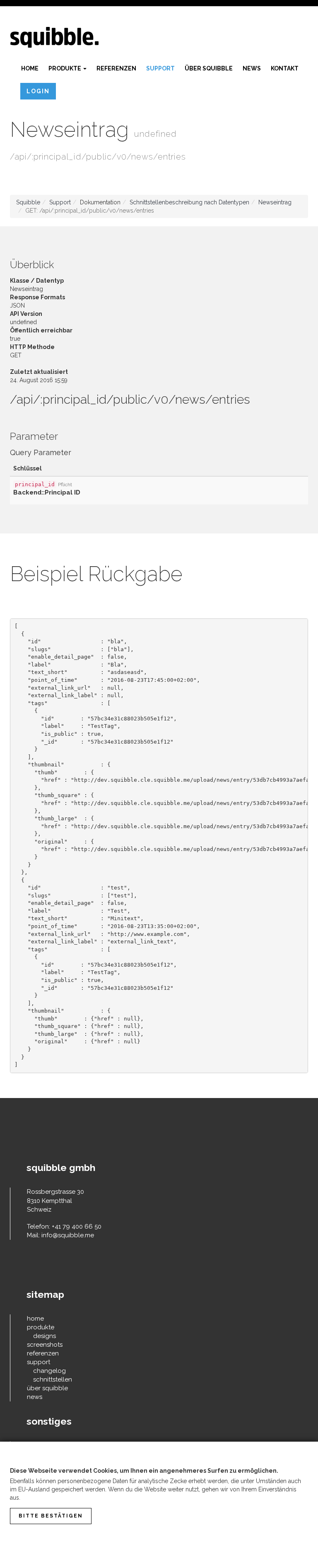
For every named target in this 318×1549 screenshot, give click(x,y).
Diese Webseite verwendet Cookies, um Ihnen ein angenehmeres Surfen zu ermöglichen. (144, 1470)
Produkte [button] (65, 68)
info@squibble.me (67, 1235)
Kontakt (285, 68)
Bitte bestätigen (51, 1516)
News (252, 68)
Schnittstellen (52, 1379)
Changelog (49, 1370)
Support (160, 68)
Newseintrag (275, 202)
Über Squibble (209, 68)
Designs (44, 1336)
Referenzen (116, 68)
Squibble (28, 202)
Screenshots (45, 1344)
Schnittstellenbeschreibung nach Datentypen (189, 202)
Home (30, 68)
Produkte (40, 1327)
